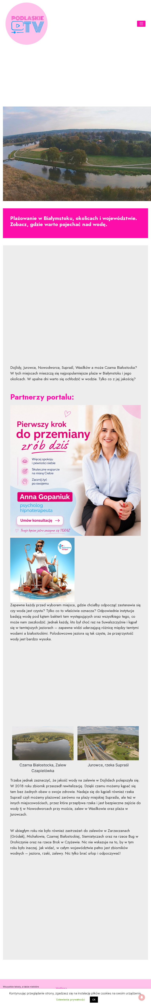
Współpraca (61, 988)
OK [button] (94, 999)
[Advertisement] (75, 75)
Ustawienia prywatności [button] (70, 999)
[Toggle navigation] (141, 24)
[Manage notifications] (142, 997)
